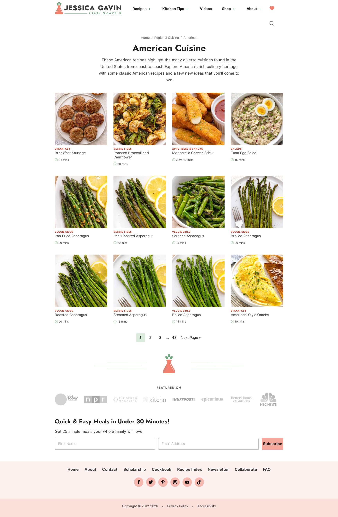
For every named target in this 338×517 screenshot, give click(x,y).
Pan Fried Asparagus (72, 236)
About (252, 9)
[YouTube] (187, 482)
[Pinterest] (163, 482)
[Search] (272, 23)
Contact (110, 469)
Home (145, 38)
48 (175, 337)
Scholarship (134, 469)
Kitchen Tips (173, 9)
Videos (206, 9)
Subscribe (272, 443)
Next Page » (191, 338)
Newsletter (218, 469)
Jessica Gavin (88, 8)
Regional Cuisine (166, 38)
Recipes (140, 9)
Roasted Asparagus (71, 315)
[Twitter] (151, 482)
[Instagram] (175, 482)
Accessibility (206, 506)
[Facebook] (138, 482)
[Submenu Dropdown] (149, 9)
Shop (226, 9)
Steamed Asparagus (130, 315)
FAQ (267, 469)
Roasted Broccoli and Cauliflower (131, 155)
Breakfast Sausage (70, 153)
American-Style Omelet (250, 315)
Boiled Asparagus (186, 315)
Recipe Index (189, 469)
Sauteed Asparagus (188, 236)
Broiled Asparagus (246, 236)
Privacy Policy (177, 506)
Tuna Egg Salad (243, 153)
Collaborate (246, 469)
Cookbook (161, 469)
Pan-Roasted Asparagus (133, 236)
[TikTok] (199, 482)
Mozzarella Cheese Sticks (193, 153)
